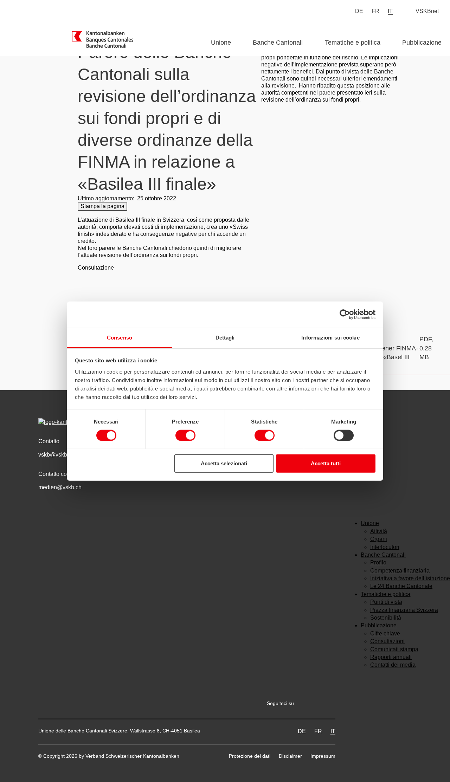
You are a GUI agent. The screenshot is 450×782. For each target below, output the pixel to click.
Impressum (322, 756)
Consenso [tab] (119, 337)
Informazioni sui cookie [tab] (330, 337)
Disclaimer (290, 756)
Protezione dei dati (249, 756)
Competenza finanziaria (400, 571)
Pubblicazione (422, 42)
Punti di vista (386, 602)
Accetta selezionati (224, 463)
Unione (221, 42)
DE (359, 11)
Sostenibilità (385, 618)
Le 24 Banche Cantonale (401, 586)
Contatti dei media (393, 665)
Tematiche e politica (352, 42)
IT (390, 11)
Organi (378, 539)
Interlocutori (384, 547)
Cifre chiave (385, 633)
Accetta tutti (326, 463)
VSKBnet (427, 11)
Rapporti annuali (391, 657)
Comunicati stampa (394, 649)
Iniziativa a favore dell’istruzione (410, 578)
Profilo (378, 563)
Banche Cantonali (278, 42)
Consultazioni (387, 641)
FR (375, 11)
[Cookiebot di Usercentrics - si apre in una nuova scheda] (344, 314)
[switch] (185, 435)
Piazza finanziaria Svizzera (404, 610)
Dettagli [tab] (225, 337)
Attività (378, 531)
